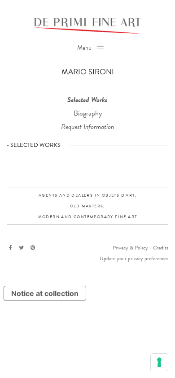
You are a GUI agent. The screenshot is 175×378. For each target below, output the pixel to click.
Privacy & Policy (130, 248)
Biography (88, 113)
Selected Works (87, 99)
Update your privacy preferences (134, 258)
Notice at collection (45, 293)
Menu (84, 47)
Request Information (87, 126)
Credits (160, 248)
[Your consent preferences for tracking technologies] (159, 362)
